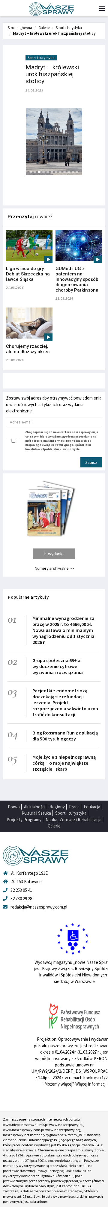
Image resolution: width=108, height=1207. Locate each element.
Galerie (44, 27)
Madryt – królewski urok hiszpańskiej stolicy (54, 33)
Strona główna (20, 27)
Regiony (57, 807)
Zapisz (91, 462)
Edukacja (92, 807)
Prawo (14, 807)
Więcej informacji (90, 1084)
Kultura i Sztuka (36, 813)
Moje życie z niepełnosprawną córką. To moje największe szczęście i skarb (64, 763)
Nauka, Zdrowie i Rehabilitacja (73, 819)
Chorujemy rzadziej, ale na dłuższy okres (28, 349)
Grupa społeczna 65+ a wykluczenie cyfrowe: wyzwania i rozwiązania (57, 666)
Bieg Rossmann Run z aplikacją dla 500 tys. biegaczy (65, 736)
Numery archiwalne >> (54, 568)
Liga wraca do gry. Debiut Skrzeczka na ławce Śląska (28, 274)
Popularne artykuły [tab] (28, 597)
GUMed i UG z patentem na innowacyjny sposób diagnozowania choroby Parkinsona (77, 279)
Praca (74, 807)
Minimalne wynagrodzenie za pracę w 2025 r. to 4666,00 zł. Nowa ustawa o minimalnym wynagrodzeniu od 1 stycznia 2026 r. (63, 630)
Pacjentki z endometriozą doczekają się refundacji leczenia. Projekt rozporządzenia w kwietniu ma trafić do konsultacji (65, 702)
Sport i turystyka (69, 27)
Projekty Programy (24, 819)
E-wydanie (54, 554)
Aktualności (34, 807)
